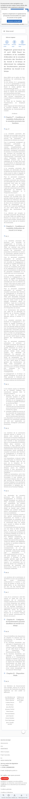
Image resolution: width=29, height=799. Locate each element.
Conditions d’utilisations (7, 792)
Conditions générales (6, 789)
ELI (1, 758)
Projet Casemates (5, 755)
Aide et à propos (5, 751)
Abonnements (4, 743)
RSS (2, 746)
